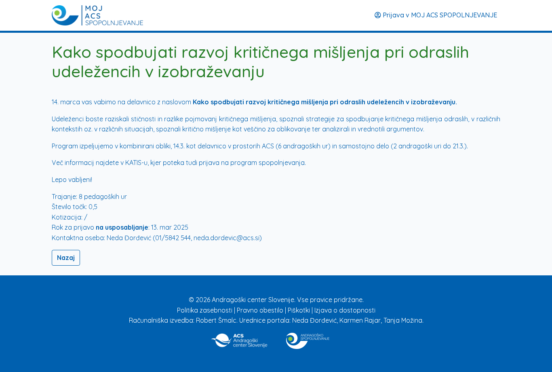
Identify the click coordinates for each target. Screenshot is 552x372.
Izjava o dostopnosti (344, 310)
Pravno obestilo (261, 310)
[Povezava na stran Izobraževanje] (307, 339)
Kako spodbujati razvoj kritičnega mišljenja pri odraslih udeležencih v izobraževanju (324, 102)
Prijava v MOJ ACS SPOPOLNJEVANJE (439, 15)
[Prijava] (97, 15)
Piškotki (300, 310)
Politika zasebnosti (205, 310)
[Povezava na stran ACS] (240, 339)
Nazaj (66, 258)
